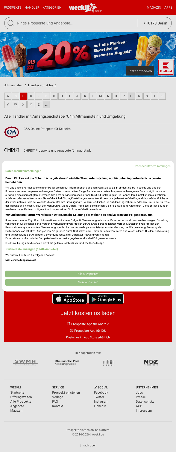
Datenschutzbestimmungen (152, 166)
